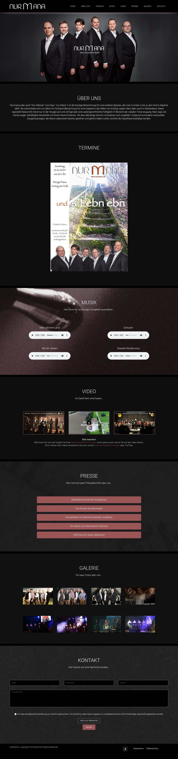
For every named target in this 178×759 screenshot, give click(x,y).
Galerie (147, 6)
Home (73, 6)
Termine (100, 6)
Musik (112, 6)
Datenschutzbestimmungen (83, 442)
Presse (134, 6)
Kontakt (161, 6)
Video (123, 6)
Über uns (85, 6)
